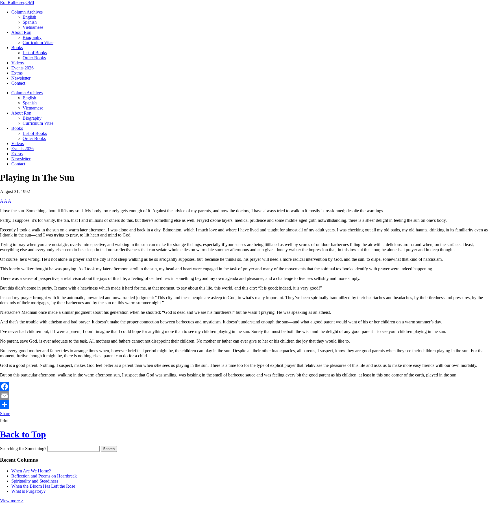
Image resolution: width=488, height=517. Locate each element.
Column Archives (27, 12)
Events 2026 (22, 67)
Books (17, 47)
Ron (17, 2)
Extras (17, 73)
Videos (17, 62)
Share (5, 413)
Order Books (34, 57)
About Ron (21, 32)
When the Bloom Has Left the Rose (43, 486)
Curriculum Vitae (38, 42)
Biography (32, 37)
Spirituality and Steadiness (34, 481)
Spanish (30, 22)
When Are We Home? (31, 470)
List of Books (35, 52)
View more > (11, 500)
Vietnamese (33, 27)
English (29, 17)
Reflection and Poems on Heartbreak (44, 476)
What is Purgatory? (28, 491)
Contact (18, 83)
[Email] (244, 395)
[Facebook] (244, 386)
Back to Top (23, 434)
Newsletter (20, 78)
